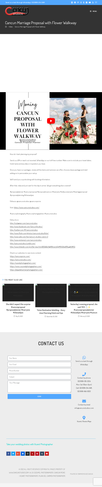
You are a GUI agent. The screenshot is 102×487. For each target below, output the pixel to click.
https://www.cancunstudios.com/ (26, 207)
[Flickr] (23, 454)
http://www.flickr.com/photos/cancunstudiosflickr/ (29, 233)
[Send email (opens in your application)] (95, 2)
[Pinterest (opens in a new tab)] (78, 2)
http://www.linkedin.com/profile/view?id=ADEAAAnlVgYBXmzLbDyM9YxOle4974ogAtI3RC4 (42, 247)
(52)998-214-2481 (38, 2)
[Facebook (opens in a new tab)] (75, 2)
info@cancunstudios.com (84, 408)
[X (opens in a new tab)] (72, 2)
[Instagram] (28, 454)
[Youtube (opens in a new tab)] (90, 2)
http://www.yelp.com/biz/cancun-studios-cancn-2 (29, 237)
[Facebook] (8, 454)
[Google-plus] (18, 454)
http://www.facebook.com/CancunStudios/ (26, 226)
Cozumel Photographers (43, 472)
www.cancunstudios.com (19, 472)
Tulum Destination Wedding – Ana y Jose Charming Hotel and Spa (51, 311)
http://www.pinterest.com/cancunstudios (26, 240)
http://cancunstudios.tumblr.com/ (23, 243)
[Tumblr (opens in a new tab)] (83, 2)
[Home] (6, 27)
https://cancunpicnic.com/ (20, 256)
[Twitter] (13, 454)
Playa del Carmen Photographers (52, 476)
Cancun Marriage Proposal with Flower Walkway (30, 27)
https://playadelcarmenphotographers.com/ (26, 270)
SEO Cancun (89, 474)
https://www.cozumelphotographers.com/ (26, 266)
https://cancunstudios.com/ (20, 259)
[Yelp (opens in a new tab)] (93, 2)
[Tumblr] (42, 454)
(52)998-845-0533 (84, 391)
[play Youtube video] (51, 121)
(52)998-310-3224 (84, 381)
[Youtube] (47, 454)
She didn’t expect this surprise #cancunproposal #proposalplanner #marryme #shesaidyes (18, 308)
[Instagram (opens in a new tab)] (80, 2)
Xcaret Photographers (29, 476)
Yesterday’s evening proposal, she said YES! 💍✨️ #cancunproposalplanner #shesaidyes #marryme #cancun (83, 308)
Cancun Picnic (59, 472)
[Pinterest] (37, 454)
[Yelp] (32, 454)
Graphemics (81, 474)
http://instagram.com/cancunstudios (23, 223)
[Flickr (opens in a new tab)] (86, 2)
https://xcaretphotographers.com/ (23, 263)
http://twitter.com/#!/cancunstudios (24, 230)
